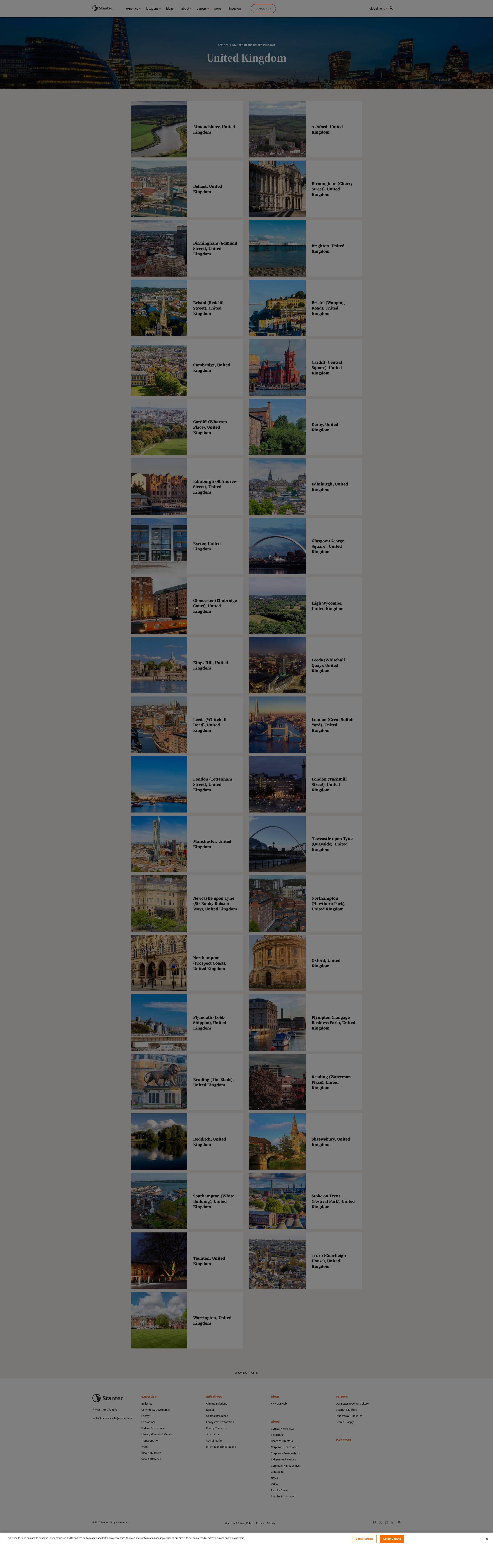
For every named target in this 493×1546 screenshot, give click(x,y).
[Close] (487, 1539)
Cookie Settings (365, 1538)
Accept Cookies (392, 1538)
